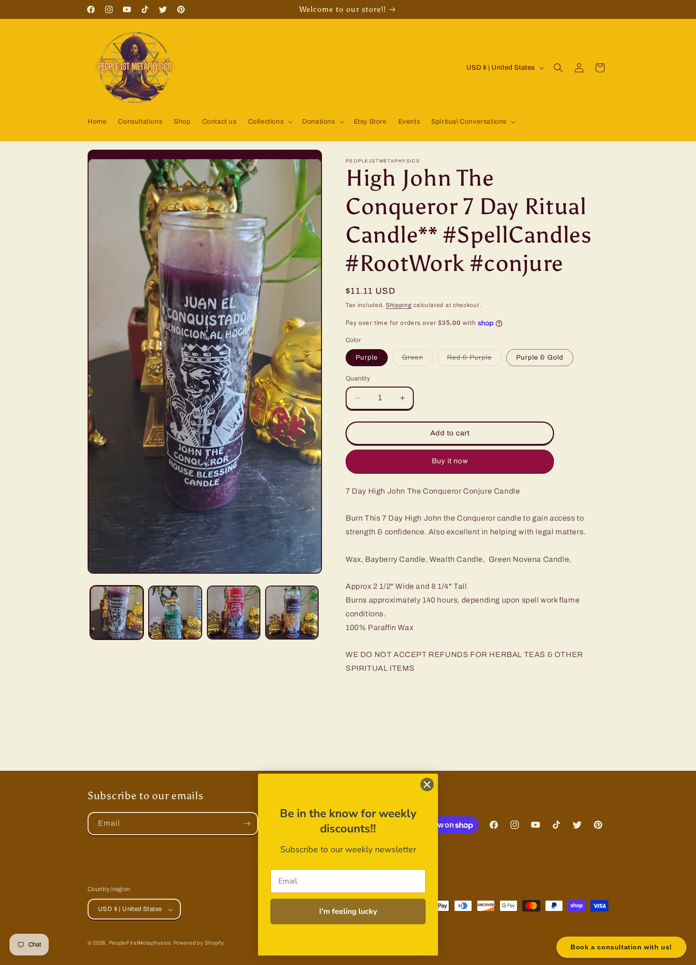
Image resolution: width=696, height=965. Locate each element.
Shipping (399, 305)
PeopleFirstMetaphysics (140, 943)
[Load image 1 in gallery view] (116, 612)
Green (417, 359)
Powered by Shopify (198, 943)
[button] (269, 122)
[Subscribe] (246, 823)
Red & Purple (474, 359)
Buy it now (450, 461)
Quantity (358, 378)
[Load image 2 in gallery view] (175, 612)
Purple (367, 357)
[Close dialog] (427, 784)
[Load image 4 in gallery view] (292, 612)
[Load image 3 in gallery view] (233, 612)
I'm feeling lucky (348, 911)
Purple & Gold (539, 357)
